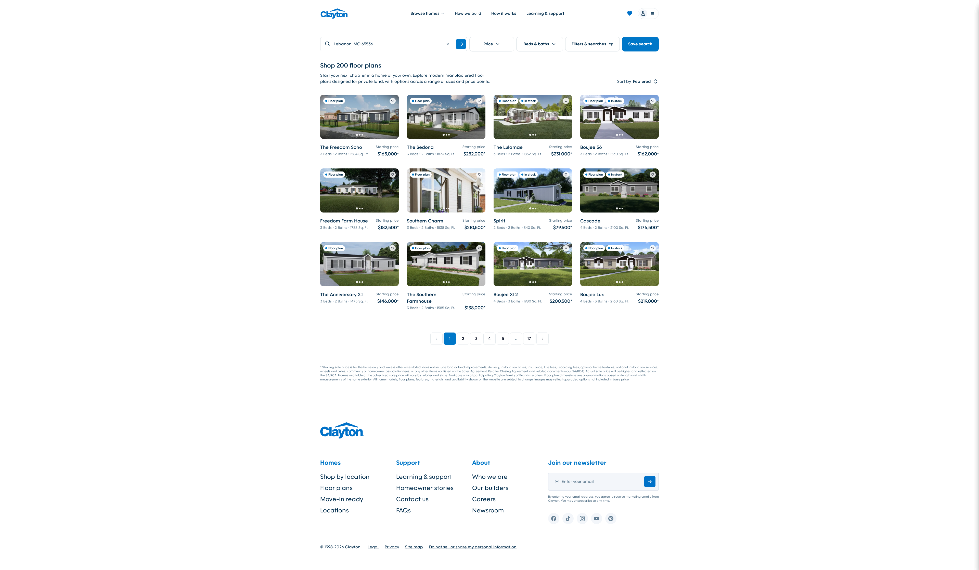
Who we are (490, 477)
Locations (334, 510)
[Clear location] (448, 44)
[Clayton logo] (334, 13)
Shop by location (345, 477)
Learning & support (545, 13)
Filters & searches (589, 44)
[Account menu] (648, 13)
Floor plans (336, 488)
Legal (373, 547)
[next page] (542, 339)
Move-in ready (341, 499)
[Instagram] (582, 518)
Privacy (392, 547)
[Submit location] (461, 44)
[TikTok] (568, 518)
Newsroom (488, 510)
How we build (468, 13)
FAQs (403, 510)
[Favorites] (630, 13)
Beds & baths (536, 44)
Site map (414, 547)
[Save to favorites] (393, 101)
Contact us (412, 499)
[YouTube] (596, 518)
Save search (640, 44)
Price (488, 44)
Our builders (490, 488)
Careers (484, 499)
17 (529, 338)
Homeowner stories (425, 488)
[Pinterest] (610, 518)
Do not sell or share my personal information (473, 547)
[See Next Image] (392, 117)
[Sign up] (649, 481)
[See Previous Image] (326, 117)
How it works (503, 13)
